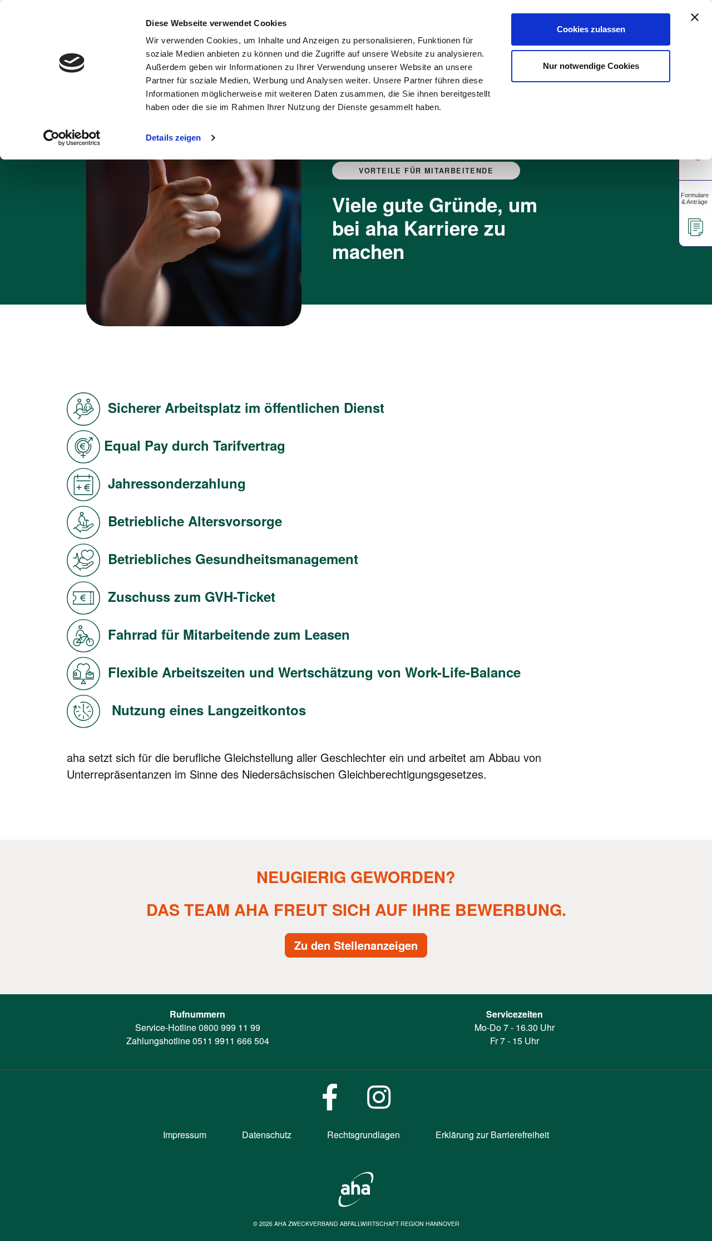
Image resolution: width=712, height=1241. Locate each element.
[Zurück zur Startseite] (356, 1188)
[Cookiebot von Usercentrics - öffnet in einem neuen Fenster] (72, 137)
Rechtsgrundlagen (363, 1134)
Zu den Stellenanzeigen (356, 945)
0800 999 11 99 (229, 1027)
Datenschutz (266, 1134)
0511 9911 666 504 (230, 1040)
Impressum (184, 1134)
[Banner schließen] (695, 17)
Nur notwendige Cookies (591, 66)
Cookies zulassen (591, 29)
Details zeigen (173, 137)
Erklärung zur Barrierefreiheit (492, 1134)
